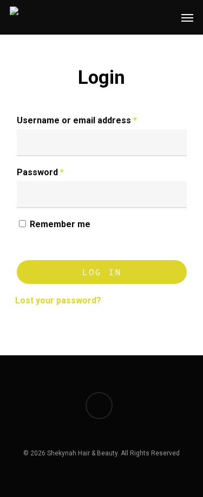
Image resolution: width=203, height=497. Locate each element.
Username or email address (77, 120)
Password (40, 172)
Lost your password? (58, 300)
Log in (101, 272)
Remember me (60, 224)
